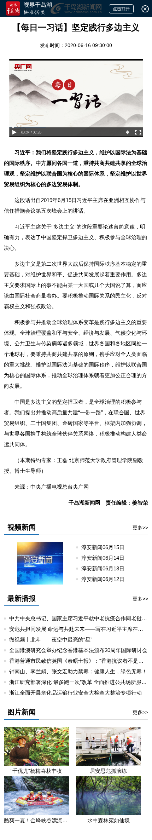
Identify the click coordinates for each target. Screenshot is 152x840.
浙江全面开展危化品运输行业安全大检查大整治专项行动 (75, 693)
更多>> (140, 527)
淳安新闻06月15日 (105, 547)
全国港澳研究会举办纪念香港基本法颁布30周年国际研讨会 (78, 650)
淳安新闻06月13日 (105, 568)
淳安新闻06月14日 (105, 558)
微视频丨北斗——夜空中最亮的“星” (50, 640)
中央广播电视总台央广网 (59, 487)
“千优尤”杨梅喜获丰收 (36, 771)
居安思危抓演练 (108, 771)
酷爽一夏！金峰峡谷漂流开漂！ (36, 820)
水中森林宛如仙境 (108, 820)
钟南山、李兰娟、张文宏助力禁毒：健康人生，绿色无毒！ (78, 671)
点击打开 (121, 8)
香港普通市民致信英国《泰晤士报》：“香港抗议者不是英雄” (80, 661)
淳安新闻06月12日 (105, 579)
